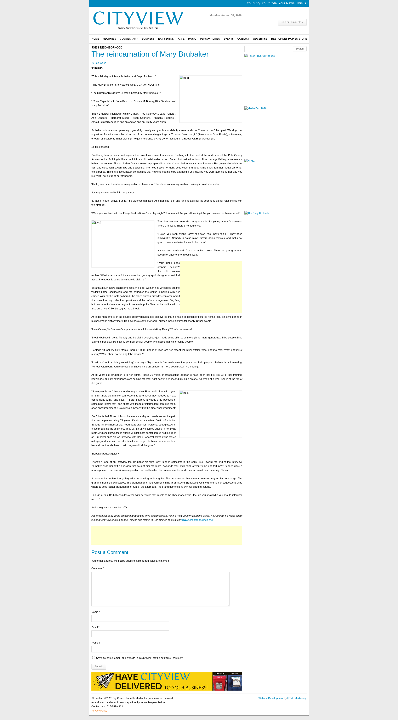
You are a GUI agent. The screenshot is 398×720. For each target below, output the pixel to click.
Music (192, 38)
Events (229, 38)
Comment (97, 568)
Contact (243, 38)
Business (148, 38)
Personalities (210, 38)
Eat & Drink (166, 38)
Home (95, 38)
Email (94, 627)
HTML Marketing (296, 698)
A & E (181, 38)
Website (96, 642)
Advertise (260, 38)
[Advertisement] (211, 287)
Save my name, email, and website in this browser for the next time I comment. (140, 658)
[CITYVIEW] (138, 29)
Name (94, 612)
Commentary (129, 38)
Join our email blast (292, 22)
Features (109, 38)
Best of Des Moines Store (289, 38)
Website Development (270, 698)
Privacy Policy (99, 710)
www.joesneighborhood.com (197, 520)
